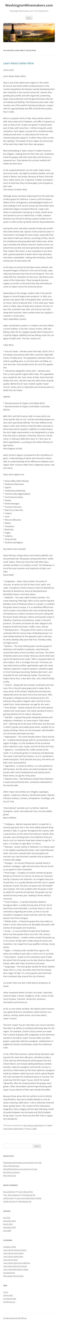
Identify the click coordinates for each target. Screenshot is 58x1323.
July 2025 (6, 1217)
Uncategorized (9, 1272)
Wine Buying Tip (9, 1175)
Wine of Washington (11, 1166)
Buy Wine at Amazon (11, 1172)
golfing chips (8, 1198)
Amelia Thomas (9, 1201)
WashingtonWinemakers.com (29, 5)
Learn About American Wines (14, 1250)
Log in (5, 1292)
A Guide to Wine (9, 1247)
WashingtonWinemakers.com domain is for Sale (22, 1162)
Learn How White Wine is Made (28, 1198)
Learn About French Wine (13, 1253)
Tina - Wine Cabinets (11, 1195)
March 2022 (8, 1224)
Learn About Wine (25, 1192)
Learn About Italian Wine (18, 63)
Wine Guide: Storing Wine (13, 1276)
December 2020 (9, 1227)
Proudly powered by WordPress (15, 1318)
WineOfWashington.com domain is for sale (20, 1169)
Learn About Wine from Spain (15, 1266)
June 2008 (7, 1230)
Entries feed (8, 1295)
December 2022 (9, 1221)
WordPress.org (9, 1302)
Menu (29, 18)
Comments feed (9, 1298)
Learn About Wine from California (16, 1263)
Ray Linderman (9, 1192)
